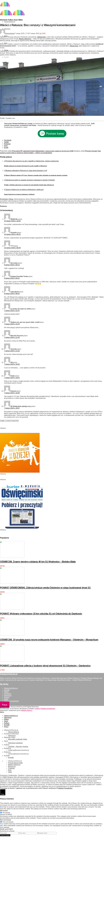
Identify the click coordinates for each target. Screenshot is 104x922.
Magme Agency (26, 710)
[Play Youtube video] (52, 86)
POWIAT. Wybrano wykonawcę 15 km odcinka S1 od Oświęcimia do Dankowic (41, 613)
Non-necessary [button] (5, 820)
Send (2, 835)
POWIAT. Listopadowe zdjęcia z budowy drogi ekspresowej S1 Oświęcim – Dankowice (45, 665)
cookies (37, 708)
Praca (4, 705)
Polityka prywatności (11, 701)
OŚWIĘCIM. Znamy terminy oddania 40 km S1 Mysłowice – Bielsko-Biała (38, 561)
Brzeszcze (12, 766)
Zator (10, 772)
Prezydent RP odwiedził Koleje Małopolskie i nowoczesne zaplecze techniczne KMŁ (43, 151)
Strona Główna (13, 732)
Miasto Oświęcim (14, 764)
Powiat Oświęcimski (15, 763)
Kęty (9, 770)
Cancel (7, 835)
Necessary (6, 812)
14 (40, 33)
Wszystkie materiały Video (17, 739)
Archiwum (7, 694)
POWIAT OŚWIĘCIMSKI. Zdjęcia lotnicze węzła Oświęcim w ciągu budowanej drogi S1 (45, 587)
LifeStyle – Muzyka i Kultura (18, 746)
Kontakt (6, 57)
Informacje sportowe (15, 743)
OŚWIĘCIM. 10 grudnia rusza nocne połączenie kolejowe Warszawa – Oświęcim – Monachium (49, 639)
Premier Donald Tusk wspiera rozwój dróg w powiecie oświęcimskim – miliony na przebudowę (50, 152)
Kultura (6, 50)
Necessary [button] (4, 810)
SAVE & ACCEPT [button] (6, 829)
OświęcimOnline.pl (9, 21)
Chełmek (11, 768)
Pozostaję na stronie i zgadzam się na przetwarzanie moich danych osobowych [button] (28, 788)
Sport (5, 43)
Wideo (6, 36)
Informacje (7, 29)
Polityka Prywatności (64, 788)
